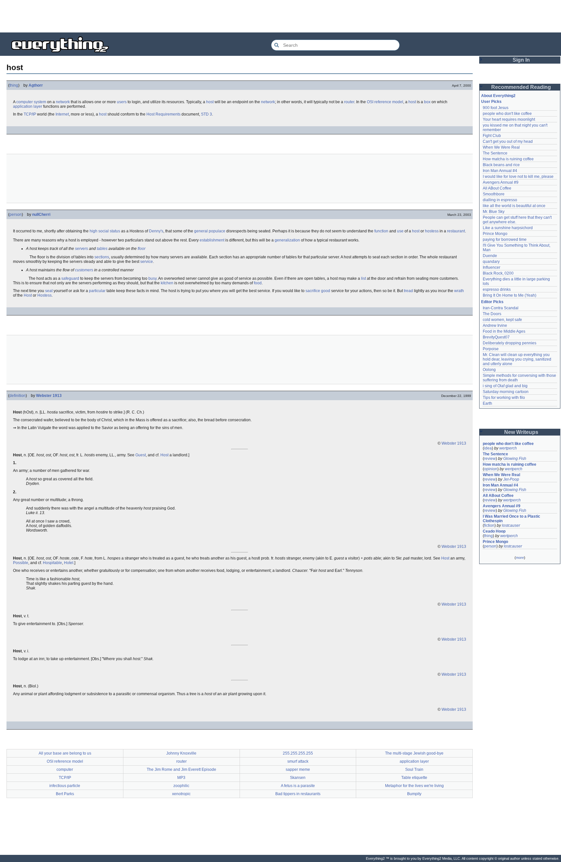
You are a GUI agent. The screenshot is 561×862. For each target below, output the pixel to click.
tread (408, 291)
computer (24, 102)
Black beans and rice (501, 165)
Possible (20, 562)
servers (81, 248)
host (210, 102)
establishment (212, 240)
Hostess (44, 295)
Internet (62, 114)
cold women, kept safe (502, 319)
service (146, 261)
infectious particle (64, 785)
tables (102, 248)
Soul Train (414, 769)
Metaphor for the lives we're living (414, 785)
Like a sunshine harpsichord (508, 228)
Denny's (156, 231)
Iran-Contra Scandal (500, 308)
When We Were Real (501, 147)
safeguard (70, 278)
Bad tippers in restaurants (297, 794)
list (363, 278)
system (40, 102)
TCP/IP (30, 114)
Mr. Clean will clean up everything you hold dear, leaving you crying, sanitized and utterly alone (517, 359)
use (400, 231)
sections (101, 257)
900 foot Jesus (495, 107)
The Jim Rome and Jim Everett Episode (181, 769)
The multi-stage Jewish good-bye (414, 753)
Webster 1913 (49, 395)
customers (84, 270)
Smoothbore (494, 194)
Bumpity (414, 794)
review (490, 458)
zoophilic (181, 785)
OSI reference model (385, 102)
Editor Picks (492, 302)
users (122, 102)
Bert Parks (65, 794)
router (349, 102)
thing (13, 85)
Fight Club (492, 135)
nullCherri (41, 214)
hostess (432, 231)
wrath (459, 291)
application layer (27, 106)
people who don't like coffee (507, 113)
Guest (140, 455)
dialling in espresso (500, 200)
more (520, 558)
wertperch (508, 448)
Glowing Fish (514, 458)
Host (28, 295)
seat (49, 291)
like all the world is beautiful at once (514, 205)
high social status (105, 231)
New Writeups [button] (521, 432)
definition (17, 395)
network (63, 102)
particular (97, 291)
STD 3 (206, 114)
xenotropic (181, 794)
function (381, 231)
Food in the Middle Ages (504, 331)
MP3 (181, 777)
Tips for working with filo (504, 397)
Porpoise (491, 349)
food (258, 283)
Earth (487, 403)
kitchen (167, 283)
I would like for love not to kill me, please (518, 176)
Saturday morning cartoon (506, 391)
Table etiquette (414, 777)
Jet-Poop (511, 479)
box (427, 102)
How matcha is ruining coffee (508, 159)
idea (488, 448)
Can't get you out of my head (508, 141)
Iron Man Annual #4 (500, 170)
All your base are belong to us (65, 753)
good (325, 291)
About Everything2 (498, 95)
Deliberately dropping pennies (509, 343)
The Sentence (495, 153)
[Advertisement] (280, 16)
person (15, 214)
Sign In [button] (521, 60)
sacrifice (312, 291)
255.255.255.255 (298, 753)
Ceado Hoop (494, 531)
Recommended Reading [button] (521, 87)
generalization (287, 240)
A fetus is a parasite (298, 785)
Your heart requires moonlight (509, 119)
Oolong (489, 369)
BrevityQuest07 (496, 337)
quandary (491, 261)
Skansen (297, 777)
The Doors (492, 314)
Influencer (491, 267)
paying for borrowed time (505, 239)
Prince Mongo (495, 233)
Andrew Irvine (495, 325)
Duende (490, 255)
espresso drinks (497, 289)
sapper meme (298, 769)
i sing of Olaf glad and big (505, 386)
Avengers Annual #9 (500, 182)
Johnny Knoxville (181, 753)
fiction (489, 525)
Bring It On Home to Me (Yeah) (509, 295)
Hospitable (52, 562)
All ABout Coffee (497, 188)
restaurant (456, 231)
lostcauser (511, 525)
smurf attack (297, 761)
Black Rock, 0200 (498, 273)
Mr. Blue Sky (494, 211)
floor (141, 248)
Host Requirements (163, 114)
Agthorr (36, 85)
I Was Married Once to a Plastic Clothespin (512, 518)
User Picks (491, 101)
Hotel (68, 562)
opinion (490, 469)
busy (152, 278)
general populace (209, 231)
